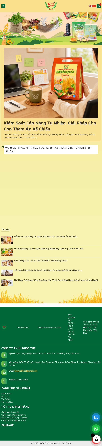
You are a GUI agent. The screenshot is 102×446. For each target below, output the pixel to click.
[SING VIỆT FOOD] (51, 6)
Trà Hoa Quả (7, 402)
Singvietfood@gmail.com (25, 371)
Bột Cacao (6, 393)
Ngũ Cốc (5, 396)
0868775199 (22, 379)
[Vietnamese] (94, 5)
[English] (90, 5)
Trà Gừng (5, 399)
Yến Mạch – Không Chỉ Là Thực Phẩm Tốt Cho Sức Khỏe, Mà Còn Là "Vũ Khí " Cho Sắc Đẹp (48, 149)
